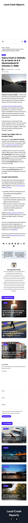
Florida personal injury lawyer (15, 235)
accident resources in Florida (14, 213)
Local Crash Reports (14, 4)
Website (4, 404)
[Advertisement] (14, 25)
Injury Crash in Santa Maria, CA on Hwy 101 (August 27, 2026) (10, 477)
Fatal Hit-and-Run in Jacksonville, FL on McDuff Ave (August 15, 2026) (13, 333)
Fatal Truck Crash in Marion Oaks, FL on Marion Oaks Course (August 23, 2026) (12, 354)
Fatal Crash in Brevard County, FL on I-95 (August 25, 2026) (13, 312)
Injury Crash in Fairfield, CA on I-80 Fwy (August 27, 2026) (11, 458)
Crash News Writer (15, 270)
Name (3, 391)
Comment (4, 371)
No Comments (5, 71)
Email (3, 397)
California (6, 428)
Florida (3, 55)
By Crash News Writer (9, 69)
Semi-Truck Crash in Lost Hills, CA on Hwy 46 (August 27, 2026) (11, 439)
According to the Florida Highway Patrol (12, 106)
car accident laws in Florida (12, 145)
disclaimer (15, 229)
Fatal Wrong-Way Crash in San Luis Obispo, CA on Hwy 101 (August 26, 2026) (11, 496)
